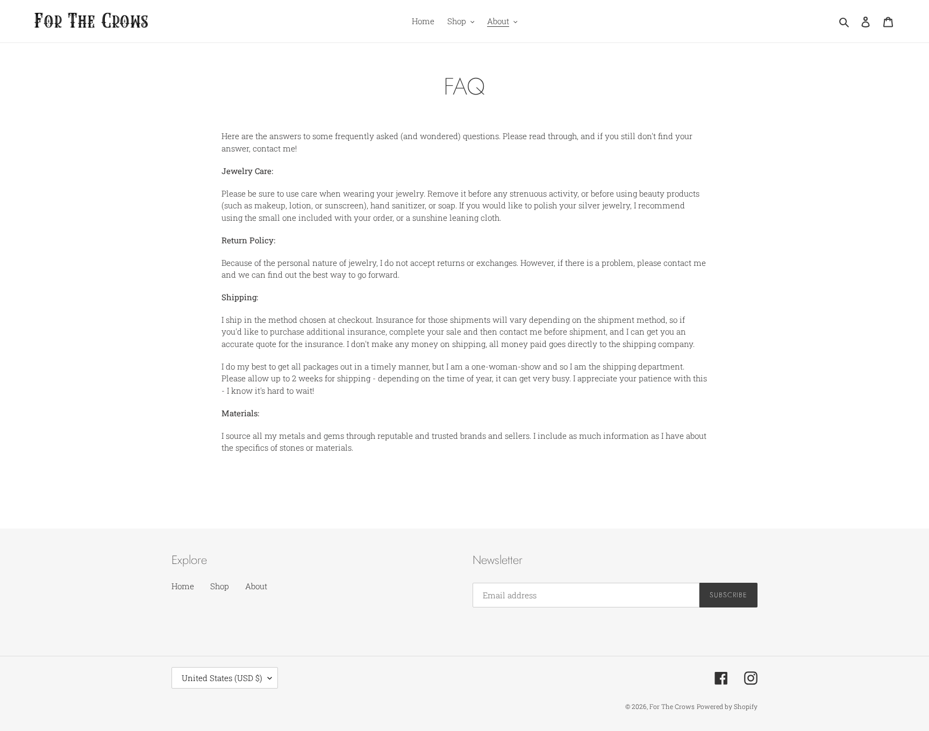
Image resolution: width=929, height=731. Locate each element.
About (256, 586)
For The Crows (672, 706)
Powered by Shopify (727, 706)
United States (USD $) (222, 677)
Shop (219, 586)
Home (182, 586)
